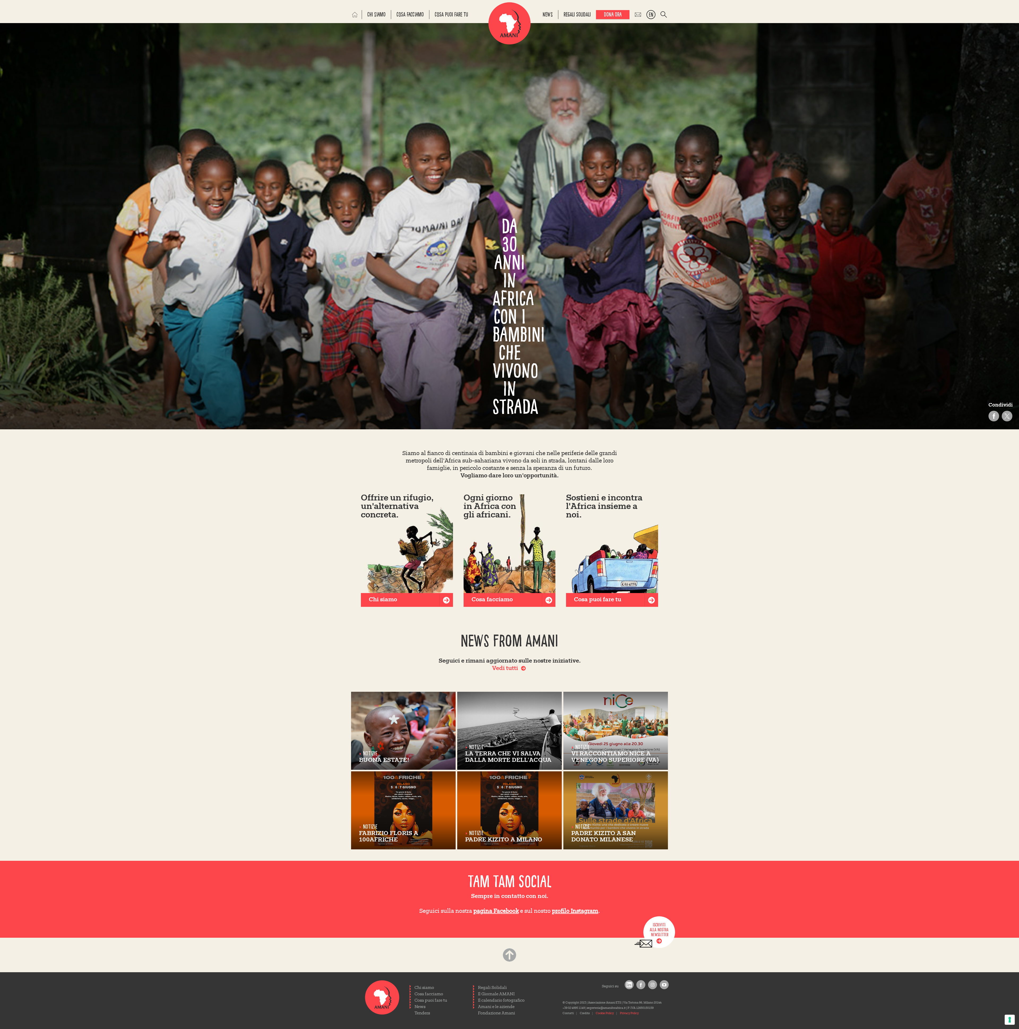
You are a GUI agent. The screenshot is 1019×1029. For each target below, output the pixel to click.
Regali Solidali (492, 988)
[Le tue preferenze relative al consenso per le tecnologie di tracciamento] (1010, 1020)
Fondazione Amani (496, 1013)
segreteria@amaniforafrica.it (606, 1008)
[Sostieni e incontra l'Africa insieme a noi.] (612, 550)
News (419, 1007)
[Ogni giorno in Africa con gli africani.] (510, 550)
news (548, 14)
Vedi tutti (505, 669)
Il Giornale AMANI (496, 994)
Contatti (568, 1013)
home (356, 14)
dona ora (612, 14)
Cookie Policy (605, 1013)
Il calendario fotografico (501, 1000)
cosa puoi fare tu (451, 14)
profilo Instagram (575, 911)
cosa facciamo (410, 14)
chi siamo (376, 14)
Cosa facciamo (428, 994)
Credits (585, 1013)
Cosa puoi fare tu (430, 1000)
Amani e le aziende (496, 1007)
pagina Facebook (496, 911)
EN (651, 14)
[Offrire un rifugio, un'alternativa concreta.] (407, 550)
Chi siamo (424, 988)
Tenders (422, 1013)
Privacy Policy (629, 1013)
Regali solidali (577, 14)
